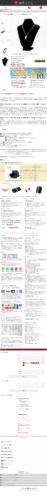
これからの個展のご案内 (5, 448)
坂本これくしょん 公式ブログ (6, 441)
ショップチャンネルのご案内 (6, 444)
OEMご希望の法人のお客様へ (6, 454)
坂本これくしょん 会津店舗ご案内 (7, 457)
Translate (27, 472)
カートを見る (4, 349)
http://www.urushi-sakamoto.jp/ (34, 336)
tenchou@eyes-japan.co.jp (32, 242)
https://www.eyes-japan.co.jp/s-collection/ (35, 334)
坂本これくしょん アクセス (8, 460)
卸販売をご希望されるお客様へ (6, 451)
